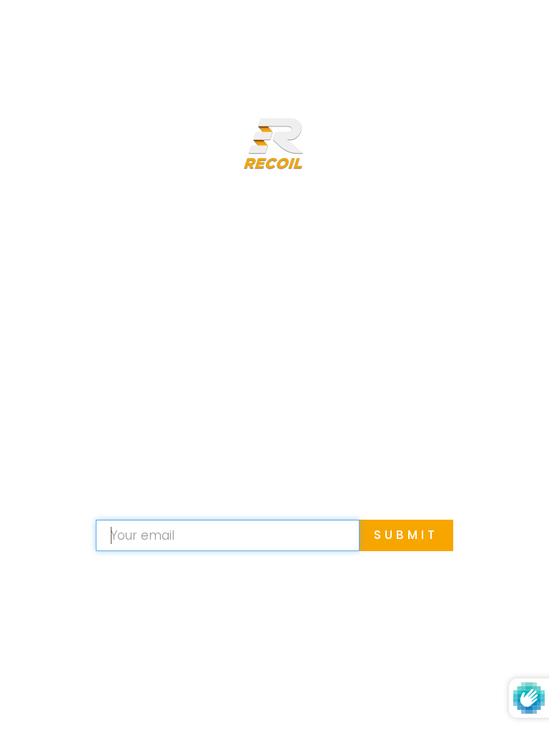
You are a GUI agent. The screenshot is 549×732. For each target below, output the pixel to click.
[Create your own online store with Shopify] (356, 699)
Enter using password (450, 34)
